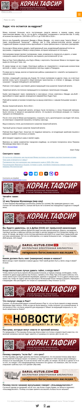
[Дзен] (46, 174)
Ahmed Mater (12, 147)
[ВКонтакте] (31, 174)
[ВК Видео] (56, 174)
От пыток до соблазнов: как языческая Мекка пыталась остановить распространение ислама (39, 157)
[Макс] (51, 174)
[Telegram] (36, 174)
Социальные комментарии (15, 180)
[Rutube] (26, 174)
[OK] (41, 174)
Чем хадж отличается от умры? (15, 160)
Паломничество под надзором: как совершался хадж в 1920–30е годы (30, 162)
